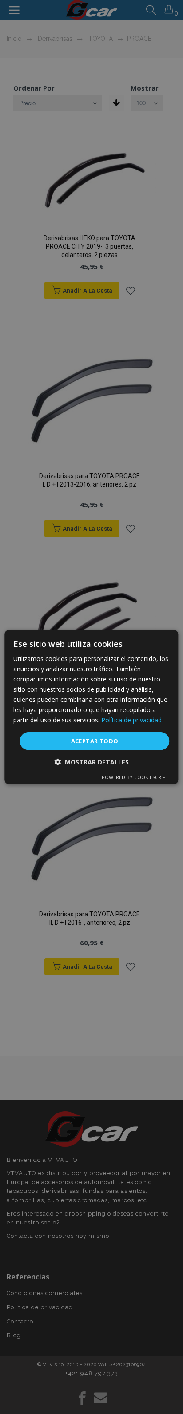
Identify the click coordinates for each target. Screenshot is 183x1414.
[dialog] (91, 707)
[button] (91, 762)
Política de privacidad (131, 720)
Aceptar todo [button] (95, 741)
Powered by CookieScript (135, 777)
